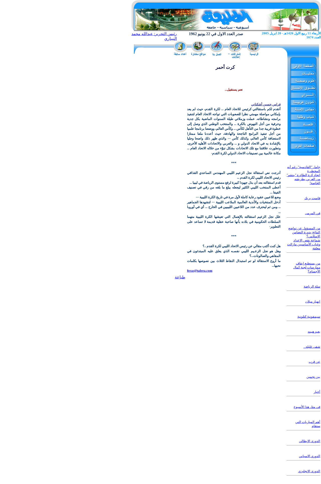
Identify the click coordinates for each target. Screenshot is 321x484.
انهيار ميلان (312, 301)
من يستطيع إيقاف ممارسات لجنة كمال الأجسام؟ (306, 267)
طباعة (180, 277)
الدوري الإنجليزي (309, 471)
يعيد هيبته (314, 331)
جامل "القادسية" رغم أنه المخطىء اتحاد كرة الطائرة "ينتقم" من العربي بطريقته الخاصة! (303, 175)
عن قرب (314, 362)
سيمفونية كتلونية (308, 316)
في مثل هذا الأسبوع (307, 407)
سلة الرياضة (312, 286)
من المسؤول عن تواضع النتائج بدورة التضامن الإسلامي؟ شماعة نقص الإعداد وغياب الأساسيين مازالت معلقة (303, 238)
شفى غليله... (311, 347)
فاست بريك (312, 198)
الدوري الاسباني (309, 456)
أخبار (317, 392)
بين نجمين (313, 377)
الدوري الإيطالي (309, 441)
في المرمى (312, 213)
